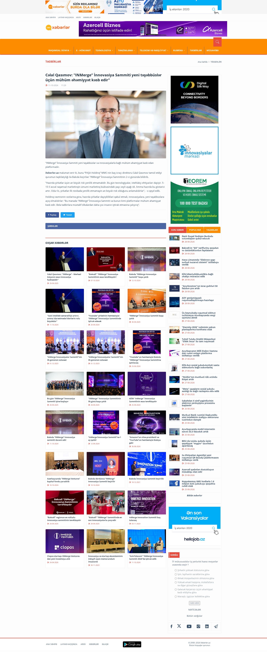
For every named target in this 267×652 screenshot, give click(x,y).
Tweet (69, 214)
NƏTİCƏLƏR (194, 609)
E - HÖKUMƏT (83, 50)
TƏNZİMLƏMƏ (125, 50)
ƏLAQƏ (97, 17)
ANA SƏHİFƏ (51, 17)
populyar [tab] (195, 229)
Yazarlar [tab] (212, 229)
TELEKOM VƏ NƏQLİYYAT (153, 50)
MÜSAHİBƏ (212, 50)
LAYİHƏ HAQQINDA (66, 17)
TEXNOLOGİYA (103, 50)
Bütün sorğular (194, 615)
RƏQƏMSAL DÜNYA (59, 50)
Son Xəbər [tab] (177, 229)
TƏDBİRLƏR (196, 50)
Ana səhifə (202, 61)
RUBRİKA (178, 50)
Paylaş (53, 214)
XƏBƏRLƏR (87, 17)
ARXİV (78, 17)
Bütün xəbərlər (194, 495)
